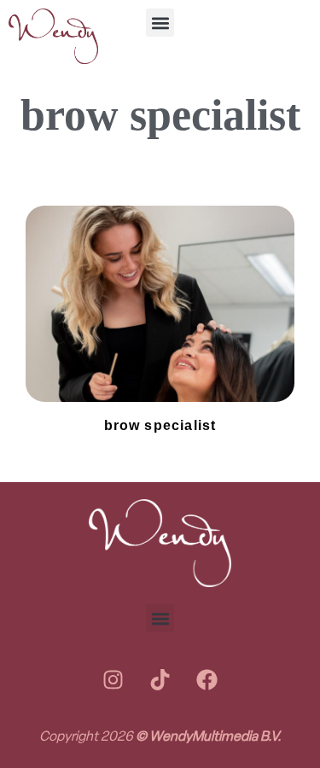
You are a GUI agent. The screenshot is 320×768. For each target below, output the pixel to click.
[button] (160, 23)
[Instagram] (113, 679)
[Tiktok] (160, 679)
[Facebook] (207, 679)
